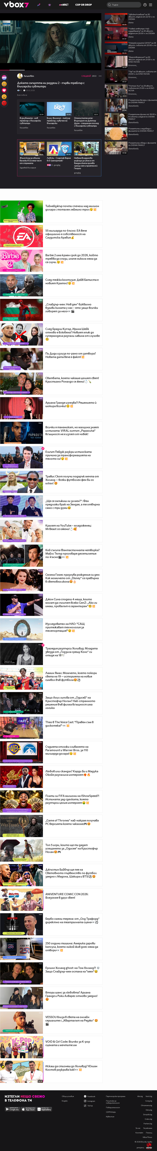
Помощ (149, 1133)
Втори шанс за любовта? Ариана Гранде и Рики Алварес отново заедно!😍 (71, 996)
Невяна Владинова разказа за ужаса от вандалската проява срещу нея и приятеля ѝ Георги (85, 163)
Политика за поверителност (113, 1102)
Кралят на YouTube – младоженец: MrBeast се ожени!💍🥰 (68, 527)
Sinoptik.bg (147, 1114)
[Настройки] (96, 17)
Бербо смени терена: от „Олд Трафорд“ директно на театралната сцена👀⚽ (72, 920)
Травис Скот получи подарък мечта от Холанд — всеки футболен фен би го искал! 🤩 (72, 480)
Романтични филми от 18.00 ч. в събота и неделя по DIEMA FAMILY (142, 116)
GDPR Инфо (111, 1112)
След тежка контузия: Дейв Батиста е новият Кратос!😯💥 (72, 281)
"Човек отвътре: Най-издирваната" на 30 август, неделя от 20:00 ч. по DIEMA (141, 30)
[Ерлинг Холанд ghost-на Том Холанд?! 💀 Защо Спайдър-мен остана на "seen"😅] (21, 973)
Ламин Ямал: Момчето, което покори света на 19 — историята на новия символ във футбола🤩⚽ (71, 676)
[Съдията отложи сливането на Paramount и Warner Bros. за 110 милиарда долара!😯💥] (21, 752)
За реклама (147, 1128)
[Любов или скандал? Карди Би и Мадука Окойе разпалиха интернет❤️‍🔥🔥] (21, 777)
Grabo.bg (148, 1119)
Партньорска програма (115, 1096)
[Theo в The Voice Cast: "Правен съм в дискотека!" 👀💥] (21, 728)
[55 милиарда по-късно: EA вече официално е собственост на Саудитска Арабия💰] (21, 236)
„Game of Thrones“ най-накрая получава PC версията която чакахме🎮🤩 (72, 822)
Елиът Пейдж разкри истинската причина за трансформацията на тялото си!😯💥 (68, 455)
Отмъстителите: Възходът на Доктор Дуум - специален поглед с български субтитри (86, 122)
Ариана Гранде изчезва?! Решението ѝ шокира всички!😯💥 (71, 404)
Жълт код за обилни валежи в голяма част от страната (31, 160)
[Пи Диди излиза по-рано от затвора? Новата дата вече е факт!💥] (21, 359)
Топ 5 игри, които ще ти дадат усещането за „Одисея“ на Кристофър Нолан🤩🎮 (71, 848)
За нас (138, 1128)
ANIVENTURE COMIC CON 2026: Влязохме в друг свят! (66, 895)
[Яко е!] (4, 77)
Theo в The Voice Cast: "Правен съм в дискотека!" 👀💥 (69, 723)
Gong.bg (148, 1101)
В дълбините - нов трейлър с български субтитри (30, 120)
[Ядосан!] (4, 103)
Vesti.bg (149, 1096)
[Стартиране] (4, 67)
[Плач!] (4, 97)
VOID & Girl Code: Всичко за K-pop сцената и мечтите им (67, 1043)
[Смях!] (4, 84)
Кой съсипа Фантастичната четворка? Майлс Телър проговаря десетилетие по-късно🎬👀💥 (72, 553)
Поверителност (113, 1107)
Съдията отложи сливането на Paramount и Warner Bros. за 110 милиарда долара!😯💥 (66, 750)
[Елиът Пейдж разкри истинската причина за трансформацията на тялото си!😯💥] (21, 457)
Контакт (139, 1133)
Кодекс (65, 1101)
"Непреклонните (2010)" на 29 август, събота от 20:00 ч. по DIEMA (142, 45)
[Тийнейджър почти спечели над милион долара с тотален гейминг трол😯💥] (21, 212)
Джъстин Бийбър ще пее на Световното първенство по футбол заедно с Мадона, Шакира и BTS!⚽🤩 (71, 873)
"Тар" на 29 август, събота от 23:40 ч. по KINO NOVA (142, 72)
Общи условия (68, 1096)
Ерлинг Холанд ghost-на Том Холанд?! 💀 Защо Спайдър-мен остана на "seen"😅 (72, 969)
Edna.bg (149, 1110)
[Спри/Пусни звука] (9, 67)
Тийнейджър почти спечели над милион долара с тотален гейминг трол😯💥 (72, 207)
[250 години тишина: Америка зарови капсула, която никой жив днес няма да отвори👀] (21, 949)
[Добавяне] (96, 22)
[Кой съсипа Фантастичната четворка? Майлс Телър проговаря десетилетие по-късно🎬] (21, 556)
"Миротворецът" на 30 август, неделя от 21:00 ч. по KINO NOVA (141, 59)
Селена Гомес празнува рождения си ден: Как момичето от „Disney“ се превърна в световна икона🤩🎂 (72, 578)
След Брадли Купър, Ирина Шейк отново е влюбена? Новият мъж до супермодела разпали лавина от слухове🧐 (72, 334)
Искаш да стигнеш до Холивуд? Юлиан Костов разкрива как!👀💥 (71, 1067)
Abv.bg (140, 1096)
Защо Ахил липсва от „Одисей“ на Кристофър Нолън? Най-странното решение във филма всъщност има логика (70, 702)
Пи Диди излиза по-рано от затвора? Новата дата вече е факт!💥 (70, 355)
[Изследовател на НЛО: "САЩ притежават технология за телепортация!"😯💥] (21, 629)
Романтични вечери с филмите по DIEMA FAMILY (142, 101)
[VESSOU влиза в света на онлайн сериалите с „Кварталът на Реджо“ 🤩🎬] (21, 1023)
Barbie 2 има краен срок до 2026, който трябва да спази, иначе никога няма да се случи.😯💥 (71, 258)
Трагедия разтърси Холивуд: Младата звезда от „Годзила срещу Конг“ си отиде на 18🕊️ (71, 652)
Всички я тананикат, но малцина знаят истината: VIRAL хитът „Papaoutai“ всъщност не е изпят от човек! (72, 430)
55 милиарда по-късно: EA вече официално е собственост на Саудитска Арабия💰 (66, 234)
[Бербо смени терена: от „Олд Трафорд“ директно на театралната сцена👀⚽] (21, 924)
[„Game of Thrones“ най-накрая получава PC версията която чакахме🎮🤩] (21, 826)
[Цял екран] (97, 67)
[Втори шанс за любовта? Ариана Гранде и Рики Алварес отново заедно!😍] (21, 998)
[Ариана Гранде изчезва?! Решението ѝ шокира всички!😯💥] (21, 408)
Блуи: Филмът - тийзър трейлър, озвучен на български (58, 120)
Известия (110, 1116)
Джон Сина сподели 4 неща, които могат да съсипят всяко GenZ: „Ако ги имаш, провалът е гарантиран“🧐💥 (71, 602)
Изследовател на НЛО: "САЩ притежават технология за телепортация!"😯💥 (65, 627)
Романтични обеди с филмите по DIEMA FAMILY (142, 144)
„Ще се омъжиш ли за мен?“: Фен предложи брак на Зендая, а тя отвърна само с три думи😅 (72, 504)
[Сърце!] (4, 90)
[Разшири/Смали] (91, 67)
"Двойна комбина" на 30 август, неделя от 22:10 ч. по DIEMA (141, 16)
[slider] (16, 63)
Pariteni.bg (148, 1123)
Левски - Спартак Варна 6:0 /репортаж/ (59, 159)
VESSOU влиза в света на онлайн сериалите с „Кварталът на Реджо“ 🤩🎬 (71, 1020)
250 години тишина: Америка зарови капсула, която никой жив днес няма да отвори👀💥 (71, 946)
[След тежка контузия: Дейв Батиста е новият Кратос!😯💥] (21, 285)
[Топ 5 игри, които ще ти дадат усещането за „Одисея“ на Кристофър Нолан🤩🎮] (21, 851)
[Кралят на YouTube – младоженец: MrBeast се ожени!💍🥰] (21, 531)
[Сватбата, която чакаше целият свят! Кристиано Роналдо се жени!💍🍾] (21, 384)
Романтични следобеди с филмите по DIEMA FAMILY (141, 129)
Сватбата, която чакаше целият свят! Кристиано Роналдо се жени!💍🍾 (72, 379)
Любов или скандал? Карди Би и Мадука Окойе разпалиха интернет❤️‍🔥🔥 (71, 772)
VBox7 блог (147, 1137)
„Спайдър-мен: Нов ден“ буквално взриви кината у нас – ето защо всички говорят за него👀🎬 (71, 308)
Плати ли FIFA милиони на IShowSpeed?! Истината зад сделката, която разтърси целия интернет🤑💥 (72, 799)
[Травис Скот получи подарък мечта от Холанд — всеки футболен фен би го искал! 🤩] (21, 482)
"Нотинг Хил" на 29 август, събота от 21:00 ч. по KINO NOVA (141, 88)
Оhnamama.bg (146, 1105)
